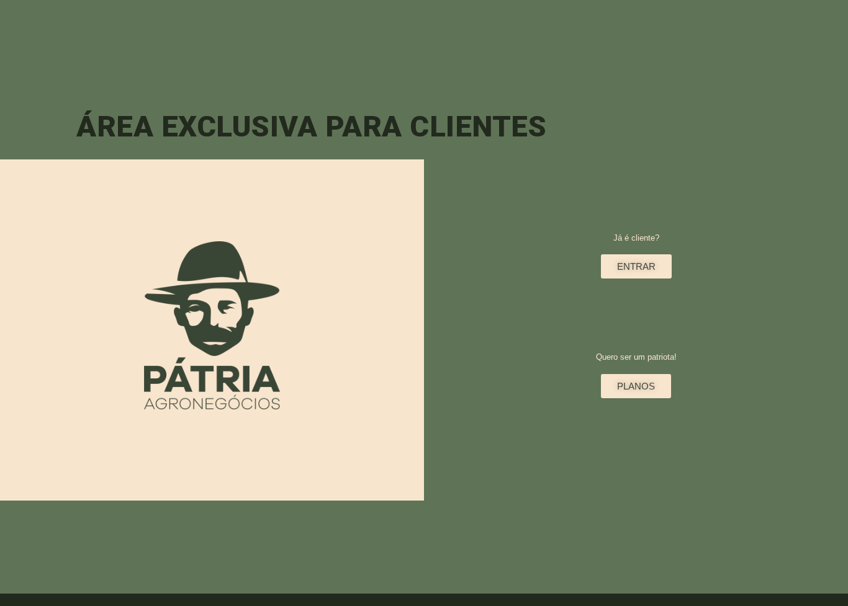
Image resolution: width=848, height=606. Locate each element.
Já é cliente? (636, 238)
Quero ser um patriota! (636, 357)
